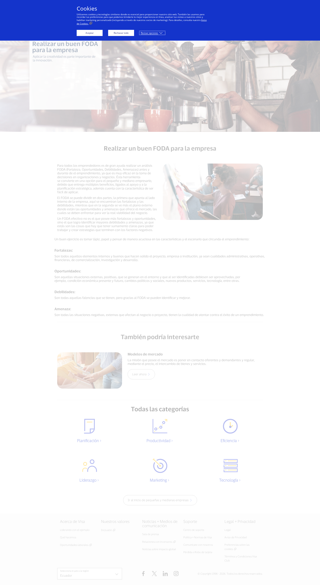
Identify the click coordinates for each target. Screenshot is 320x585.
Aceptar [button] (90, 32)
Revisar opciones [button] (149, 32)
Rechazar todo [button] (121, 32)
